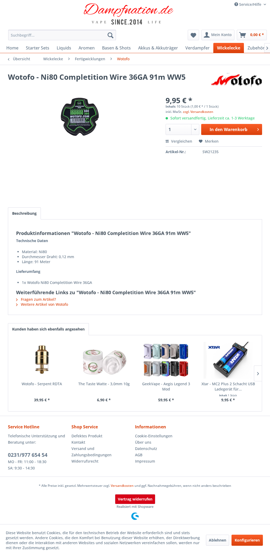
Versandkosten (122, 485)
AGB (138, 454)
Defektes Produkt (86, 435)
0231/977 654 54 (27, 455)
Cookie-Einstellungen (153, 435)
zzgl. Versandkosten (198, 111)
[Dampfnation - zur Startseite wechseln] (128, 13)
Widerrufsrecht (84, 461)
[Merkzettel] (193, 35)
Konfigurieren (247, 540)
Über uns (143, 442)
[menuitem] (62, 35)
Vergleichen (181, 141)
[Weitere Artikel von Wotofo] (236, 82)
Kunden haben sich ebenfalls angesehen (48, 329)
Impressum (145, 461)
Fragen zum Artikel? (38, 299)
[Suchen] (110, 35)
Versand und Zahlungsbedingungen (91, 451)
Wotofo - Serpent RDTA (42, 383)
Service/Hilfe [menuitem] (250, 4)
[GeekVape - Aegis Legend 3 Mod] (166, 360)
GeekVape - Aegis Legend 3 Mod (166, 386)
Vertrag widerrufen (135, 499)
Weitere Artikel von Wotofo (44, 304)
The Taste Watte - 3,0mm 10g (104, 383)
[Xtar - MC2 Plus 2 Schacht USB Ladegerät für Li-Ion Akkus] (228, 360)
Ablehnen (217, 540)
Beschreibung (24, 213)
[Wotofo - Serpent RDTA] (42, 360)
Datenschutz (146, 448)
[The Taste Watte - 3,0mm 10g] (104, 360)
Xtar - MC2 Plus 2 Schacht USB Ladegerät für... (228, 386)
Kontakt (78, 442)
